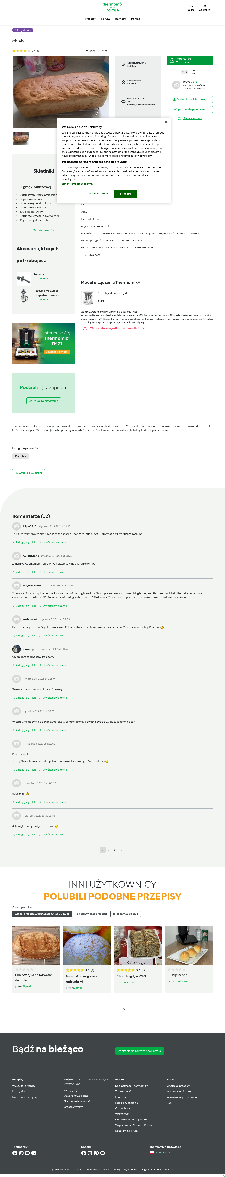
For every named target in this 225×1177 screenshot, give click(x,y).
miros (26, 649)
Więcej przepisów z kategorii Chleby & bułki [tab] (42, 914)
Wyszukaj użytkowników (182, 1097)
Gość (194, 81)
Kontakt (77, 1169)
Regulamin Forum (126, 1130)
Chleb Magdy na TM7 (131, 976)
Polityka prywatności (125, 1169)
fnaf (94, 593)
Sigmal (26, 986)
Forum (119, 1079)
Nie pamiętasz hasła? (77, 1101)
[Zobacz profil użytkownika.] (176, 84)
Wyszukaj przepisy (23, 1086)
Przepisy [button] (90, 19)
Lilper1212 (30, 526)
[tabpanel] (112, 969)
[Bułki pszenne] (189, 945)
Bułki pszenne (177, 975)
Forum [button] (105, 19)
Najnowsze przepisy (24, 1097)
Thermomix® (123, 1091)
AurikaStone (31, 556)
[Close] (166, 122)
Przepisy (17, 1079)
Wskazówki (122, 1114)
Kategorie (18, 1091)
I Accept (125, 193)
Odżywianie (122, 1108)
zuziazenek (30, 619)
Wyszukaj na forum (179, 1091)
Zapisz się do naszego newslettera (139, 1051)
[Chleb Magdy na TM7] (138, 945)
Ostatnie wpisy (73, 1107)
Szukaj (171, 1079)
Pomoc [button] (135, 19)
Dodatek (20, 456)
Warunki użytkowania (98, 1169)
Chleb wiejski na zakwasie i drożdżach (34, 977)
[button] (191, 7)
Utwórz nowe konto (76, 1095)
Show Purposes (99, 193)
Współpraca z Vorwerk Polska (134, 1125)
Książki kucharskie (126, 1102)
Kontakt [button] (120, 19)
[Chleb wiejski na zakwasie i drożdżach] (36, 945)
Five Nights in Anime (129, 534)
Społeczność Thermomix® (131, 1086)
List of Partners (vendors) (77, 183)
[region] (114, 160)
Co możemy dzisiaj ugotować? (134, 1119)
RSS (169, 1102)
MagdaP (129, 982)
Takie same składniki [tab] (126, 914)
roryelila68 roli (32, 585)
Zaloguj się (70, 1090)
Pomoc (169, 1169)
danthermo (182, 981)
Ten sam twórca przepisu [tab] (91, 914)
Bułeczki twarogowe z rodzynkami (81, 979)
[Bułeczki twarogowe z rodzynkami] (87, 945)
